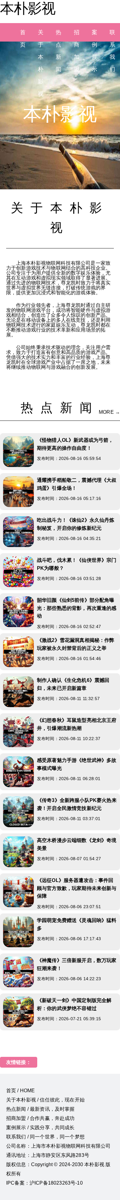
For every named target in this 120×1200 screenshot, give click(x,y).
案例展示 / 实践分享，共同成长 (40, 1127)
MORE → (109, 412)
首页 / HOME (20, 1090)
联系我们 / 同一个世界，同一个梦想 (45, 1136)
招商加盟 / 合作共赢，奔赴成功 (40, 1118)
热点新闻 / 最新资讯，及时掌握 (40, 1109)
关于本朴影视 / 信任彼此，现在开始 (45, 1099)
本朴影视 (27, 8)
